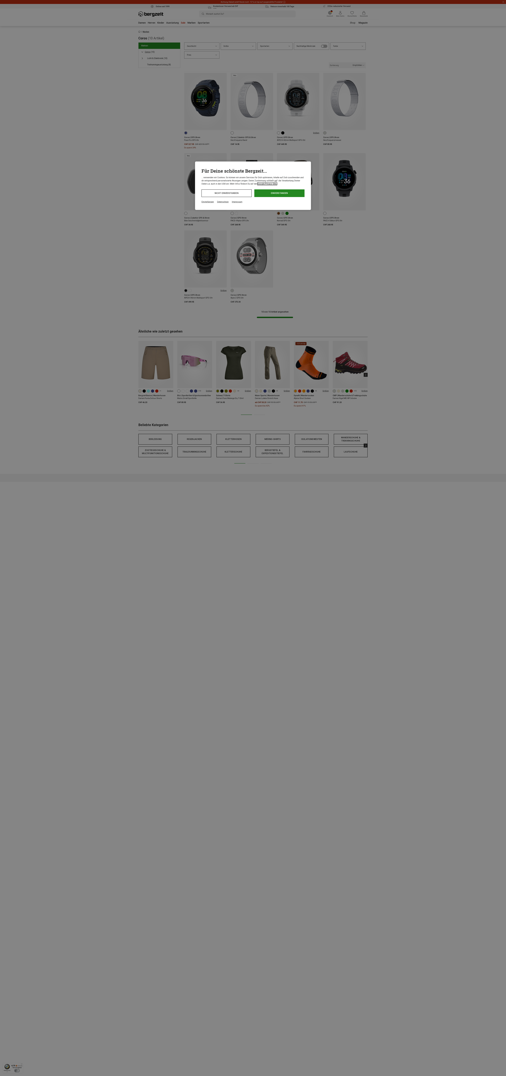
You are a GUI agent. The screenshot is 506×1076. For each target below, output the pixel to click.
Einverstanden (279, 193)
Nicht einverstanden (227, 193)
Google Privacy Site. (267, 184)
